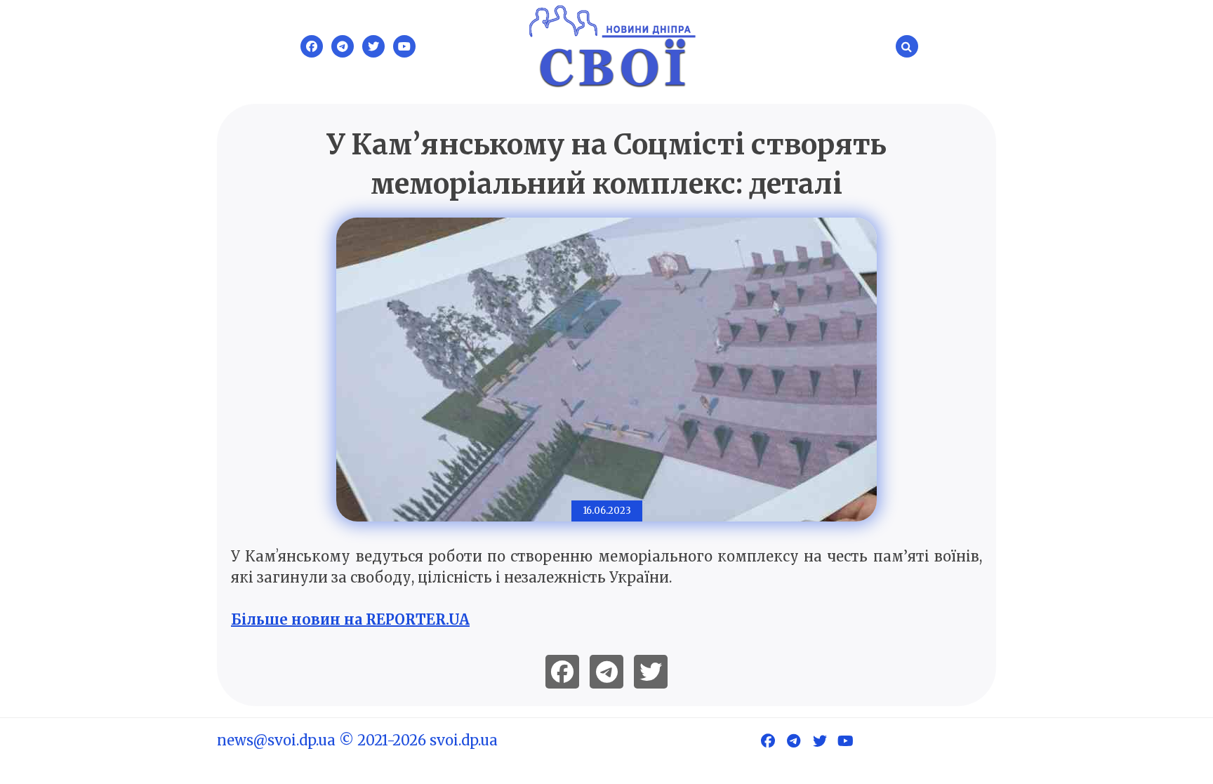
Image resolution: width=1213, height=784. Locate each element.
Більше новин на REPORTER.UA (350, 619)
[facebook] (562, 672)
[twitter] (651, 672)
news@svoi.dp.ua (276, 740)
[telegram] (606, 672)
